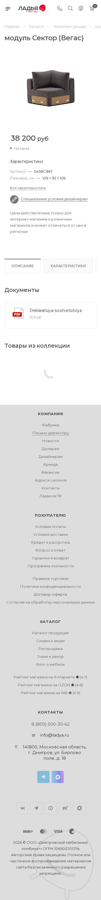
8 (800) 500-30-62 (50, 724)
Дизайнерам (51, 456)
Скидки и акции (50, 640)
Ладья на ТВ (50, 496)
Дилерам (50, 448)
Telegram (43, 777)
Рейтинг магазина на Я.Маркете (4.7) (50, 677)
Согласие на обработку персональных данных (50, 602)
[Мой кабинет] (80, 9)
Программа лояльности (51, 566)
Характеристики (68, 266)
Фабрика (50, 425)
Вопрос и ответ (50, 550)
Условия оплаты (50, 526)
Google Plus (79, 808)
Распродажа (50, 648)
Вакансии (50, 472)
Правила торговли (50, 578)
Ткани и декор (50, 656)
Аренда (50, 464)
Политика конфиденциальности (50, 586)
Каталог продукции (50, 633)
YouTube (51, 808)
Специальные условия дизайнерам (54, 199)
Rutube (65, 808)
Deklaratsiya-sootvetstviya (55, 310)
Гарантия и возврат (50, 558)
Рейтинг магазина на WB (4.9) (50, 692)
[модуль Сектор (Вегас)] (50, 88)
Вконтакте (22, 808)
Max (58, 777)
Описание (23, 266)
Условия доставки (50, 534)
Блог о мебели (50, 664)
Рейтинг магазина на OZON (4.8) (50, 685)
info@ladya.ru (54, 735)
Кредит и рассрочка (50, 542)
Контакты (51, 488)
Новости (50, 440)
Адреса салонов (50, 480)
